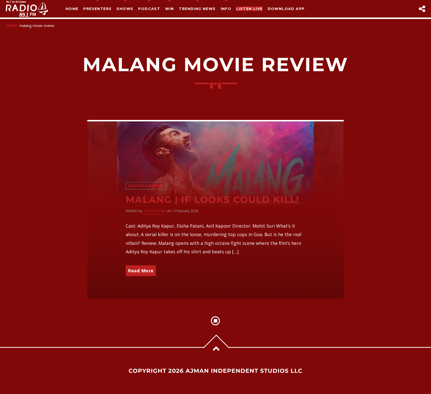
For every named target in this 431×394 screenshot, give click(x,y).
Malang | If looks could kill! (212, 199)
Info (226, 8)
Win (169, 8)
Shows (124, 8)
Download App (286, 8)
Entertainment (146, 185)
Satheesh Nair (154, 210)
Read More (141, 271)
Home (72, 8)
